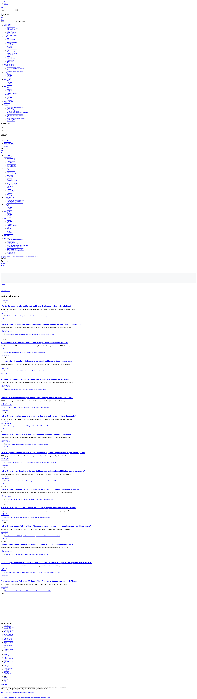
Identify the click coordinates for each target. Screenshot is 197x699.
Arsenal (5, 660)
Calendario (9, 76)
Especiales (6, 3)
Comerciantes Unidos (12, 49)
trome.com (30, 697)
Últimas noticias (7, 24)
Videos (5, 2)
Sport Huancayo (11, 58)
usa (4, 104)
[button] (98, 260)
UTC (8, 63)
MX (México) (4, 265)
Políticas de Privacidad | (19, 692)
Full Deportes (7, 103)
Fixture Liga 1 (10, 108)
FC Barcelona (7, 656)
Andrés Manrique (5, 515)
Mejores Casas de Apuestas (13, 67)
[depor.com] (4, 138)
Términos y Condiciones (12, 256)
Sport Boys (9, 57)
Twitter (5, 677)
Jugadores (6, 665)
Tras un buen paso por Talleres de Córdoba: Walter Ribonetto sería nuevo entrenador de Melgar (39, 581)
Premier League (7, 79)
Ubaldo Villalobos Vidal (6, 331)
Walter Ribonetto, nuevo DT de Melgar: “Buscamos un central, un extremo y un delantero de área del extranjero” (46, 526)
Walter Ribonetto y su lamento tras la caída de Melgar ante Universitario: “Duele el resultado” (38, 416)
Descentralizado (11, 27)
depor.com (3, 256)
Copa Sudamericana (12, 35)
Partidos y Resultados (9, 64)
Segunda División (8, 631)
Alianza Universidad (12, 42)
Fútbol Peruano (7, 25)
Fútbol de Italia (7, 643)
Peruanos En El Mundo (9, 630)
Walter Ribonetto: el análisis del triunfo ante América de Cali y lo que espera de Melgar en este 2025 (40, 489)
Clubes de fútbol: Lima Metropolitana (16, 118)
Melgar (8, 56)
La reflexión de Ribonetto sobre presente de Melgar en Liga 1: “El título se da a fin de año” (37, 398)
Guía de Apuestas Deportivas (14, 69)
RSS (5, 681)
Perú (2, 17)
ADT (8, 38)
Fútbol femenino (11, 29)
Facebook (6, 679)
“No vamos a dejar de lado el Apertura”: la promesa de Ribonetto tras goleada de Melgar (36, 434)
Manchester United (8, 661)
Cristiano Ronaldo (8, 668)
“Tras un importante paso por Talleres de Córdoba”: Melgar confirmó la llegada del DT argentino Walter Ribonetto (46, 563)
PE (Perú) (3, 263)
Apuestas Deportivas (9, 65)
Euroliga (6, 650)
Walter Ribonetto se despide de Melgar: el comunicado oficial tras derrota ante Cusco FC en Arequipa (41, 324)
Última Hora (7, 140)
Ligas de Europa (8, 638)
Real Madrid (7, 657)
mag (49, 697)
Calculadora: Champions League (15, 114)
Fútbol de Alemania (8, 642)
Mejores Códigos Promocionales (15, 71)
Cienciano (9, 47)
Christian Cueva (8, 673)
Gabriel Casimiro (5, 460)
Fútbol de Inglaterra (8, 641)
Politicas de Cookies (33, 256)
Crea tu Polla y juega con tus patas (15, 107)
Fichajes (6, 4)
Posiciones (9, 78)
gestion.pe (19, 697)
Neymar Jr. (6, 669)
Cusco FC (9, 50)
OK (16, 10)
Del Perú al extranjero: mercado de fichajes (17, 112)
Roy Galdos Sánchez (6, 423)
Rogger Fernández (5, 368)
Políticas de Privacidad (23, 256)
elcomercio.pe (4, 697)
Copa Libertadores (11, 33)
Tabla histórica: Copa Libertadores (15, 115)
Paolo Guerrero (7, 672)
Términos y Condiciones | (7, 692)
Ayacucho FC (10, 45)
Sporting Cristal (10, 60)
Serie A (5, 86)
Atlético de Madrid (8, 658)
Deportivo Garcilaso (12, 51)
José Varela (3, 570)
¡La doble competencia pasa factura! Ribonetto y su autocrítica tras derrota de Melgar (35, 379)
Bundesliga (6, 94)
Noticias (9, 74)
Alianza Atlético (11, 39)
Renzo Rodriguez (5, 533)
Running (6, 146)
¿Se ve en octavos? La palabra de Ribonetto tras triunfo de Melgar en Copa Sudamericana (36, 361)
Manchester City (8, 662)
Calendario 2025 (11, 119)
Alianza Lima (10, 40)
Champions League (8, 649)
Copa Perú (9, 31)
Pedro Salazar (4, 349)
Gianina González (5, 478)
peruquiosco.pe (44, 697)
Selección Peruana (11, 32)
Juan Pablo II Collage (12, 53)
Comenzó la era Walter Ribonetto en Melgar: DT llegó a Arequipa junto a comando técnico (37, 544)
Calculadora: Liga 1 (11, 110)
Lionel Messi (7, 666)
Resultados (9, 75)
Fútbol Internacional (12, 93)
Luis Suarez (6, 671)
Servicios (6, 105)
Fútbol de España (8, 639)
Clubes (5, 36)
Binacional (9, 46)
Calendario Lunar (11, 121)
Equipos (6, 654)
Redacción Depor (5, 313)
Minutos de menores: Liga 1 (13, 111)
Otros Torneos (7, 647)
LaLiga (5, 72)
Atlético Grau (10, 43)
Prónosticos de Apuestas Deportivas (15, 68)
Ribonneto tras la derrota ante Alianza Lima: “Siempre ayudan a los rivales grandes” (34, 343)
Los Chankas (10, 54)
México (2, 20)
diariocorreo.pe (36, 697)
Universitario (10, 61)
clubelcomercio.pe (12, 697)
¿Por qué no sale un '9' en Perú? (14, 116)
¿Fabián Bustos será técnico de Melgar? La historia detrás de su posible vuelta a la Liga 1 (36, 306)
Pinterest (6, 680)
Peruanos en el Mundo (12, 28)
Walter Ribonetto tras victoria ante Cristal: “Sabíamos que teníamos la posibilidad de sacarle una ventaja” (43, 471)
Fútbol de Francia (8, 645)
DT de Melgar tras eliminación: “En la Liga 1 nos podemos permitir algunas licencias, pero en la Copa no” (43, 453)
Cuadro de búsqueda (20, 21)
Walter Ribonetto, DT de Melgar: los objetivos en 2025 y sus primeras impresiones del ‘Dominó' (38, 508)
